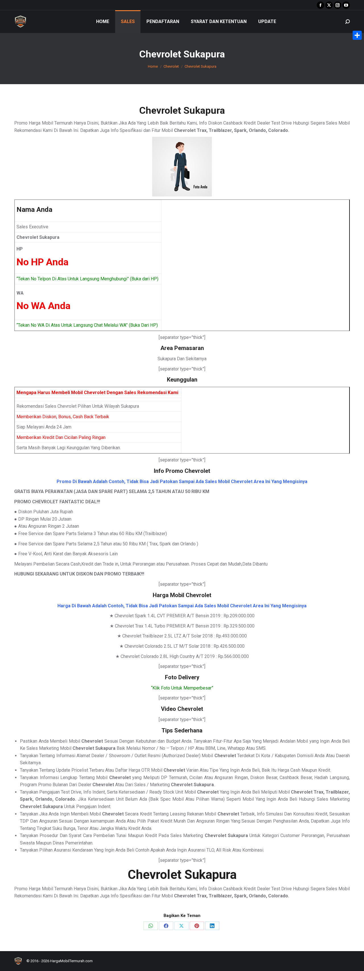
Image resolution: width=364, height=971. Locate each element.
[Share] (357, 35)
